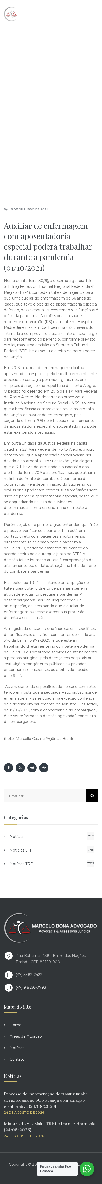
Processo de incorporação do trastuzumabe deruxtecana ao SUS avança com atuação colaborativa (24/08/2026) (46, 1100)
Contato (17, 1059)
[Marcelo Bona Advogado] (26, 13)
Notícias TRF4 (22, 863)
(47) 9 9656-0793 (31, 987)
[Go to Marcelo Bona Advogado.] (12, 90)
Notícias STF (21, 850)
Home (15, 1024)
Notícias (17, 836)
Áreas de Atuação (26, 1036)
